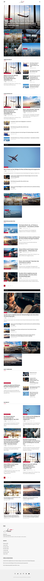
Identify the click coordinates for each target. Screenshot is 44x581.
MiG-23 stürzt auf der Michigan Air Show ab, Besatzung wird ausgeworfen (22, 169)
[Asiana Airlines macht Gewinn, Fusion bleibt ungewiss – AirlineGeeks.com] (11, 252)
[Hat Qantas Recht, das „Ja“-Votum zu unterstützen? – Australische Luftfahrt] (31, 49)
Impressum (5, 534)
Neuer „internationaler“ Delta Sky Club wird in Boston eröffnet (31, 110)
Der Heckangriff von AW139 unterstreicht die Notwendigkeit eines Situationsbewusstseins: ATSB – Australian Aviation (12, 37)
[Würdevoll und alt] (31, 36)
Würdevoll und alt (27, 39)
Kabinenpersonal (7, 414)
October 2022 (5, 550)
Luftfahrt (7, 33)
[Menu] (4, 2)
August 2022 (5, 553)
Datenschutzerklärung (7, 535)
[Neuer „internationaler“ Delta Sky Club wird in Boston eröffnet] (31, 102)
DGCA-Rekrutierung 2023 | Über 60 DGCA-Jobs (35, 71)
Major (6, 27)
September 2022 (6, 552)
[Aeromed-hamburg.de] (22, 1)
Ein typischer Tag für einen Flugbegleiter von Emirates (21, 121)
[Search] (39, 2)
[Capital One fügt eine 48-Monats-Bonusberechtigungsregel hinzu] (12, 378)
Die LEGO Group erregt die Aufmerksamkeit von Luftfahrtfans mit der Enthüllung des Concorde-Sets (12, 51)
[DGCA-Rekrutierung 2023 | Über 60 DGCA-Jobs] (26, 72)
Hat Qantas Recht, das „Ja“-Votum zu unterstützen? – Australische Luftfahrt (29, 52)
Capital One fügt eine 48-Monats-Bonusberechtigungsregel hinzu (12, 386)
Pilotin (24, 37)
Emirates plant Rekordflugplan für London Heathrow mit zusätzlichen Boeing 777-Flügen (25, 187)
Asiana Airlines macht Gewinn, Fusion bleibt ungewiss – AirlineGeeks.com (28, 249)
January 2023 (5, 545)
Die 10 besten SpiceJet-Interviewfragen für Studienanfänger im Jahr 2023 (34, 65)
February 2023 (5, 543)
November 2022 (6, 548)
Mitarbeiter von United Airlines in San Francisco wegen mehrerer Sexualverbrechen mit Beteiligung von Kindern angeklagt (23, 335)
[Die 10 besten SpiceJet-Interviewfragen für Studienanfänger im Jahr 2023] (26, 64)
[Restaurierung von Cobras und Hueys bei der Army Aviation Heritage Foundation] (11, 240)
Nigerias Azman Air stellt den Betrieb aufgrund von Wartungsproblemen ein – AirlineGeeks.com (20, 23)
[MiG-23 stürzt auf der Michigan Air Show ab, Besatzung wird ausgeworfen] (22, 157)
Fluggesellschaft (8, 18)
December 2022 (6, 546)
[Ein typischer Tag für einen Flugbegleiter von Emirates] (7, 123)
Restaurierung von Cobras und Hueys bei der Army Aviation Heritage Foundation (31, 201)
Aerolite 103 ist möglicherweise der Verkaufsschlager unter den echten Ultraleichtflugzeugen (24, 176)
